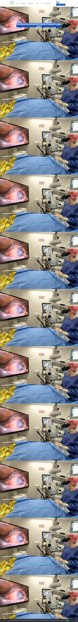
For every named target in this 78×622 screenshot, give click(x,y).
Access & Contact (48, 3)
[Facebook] (57, 2)
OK (67, 620)
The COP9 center (30, 3)
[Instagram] (58, 2)
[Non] (76, 620)
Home (18, 3)
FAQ (42, 3)
